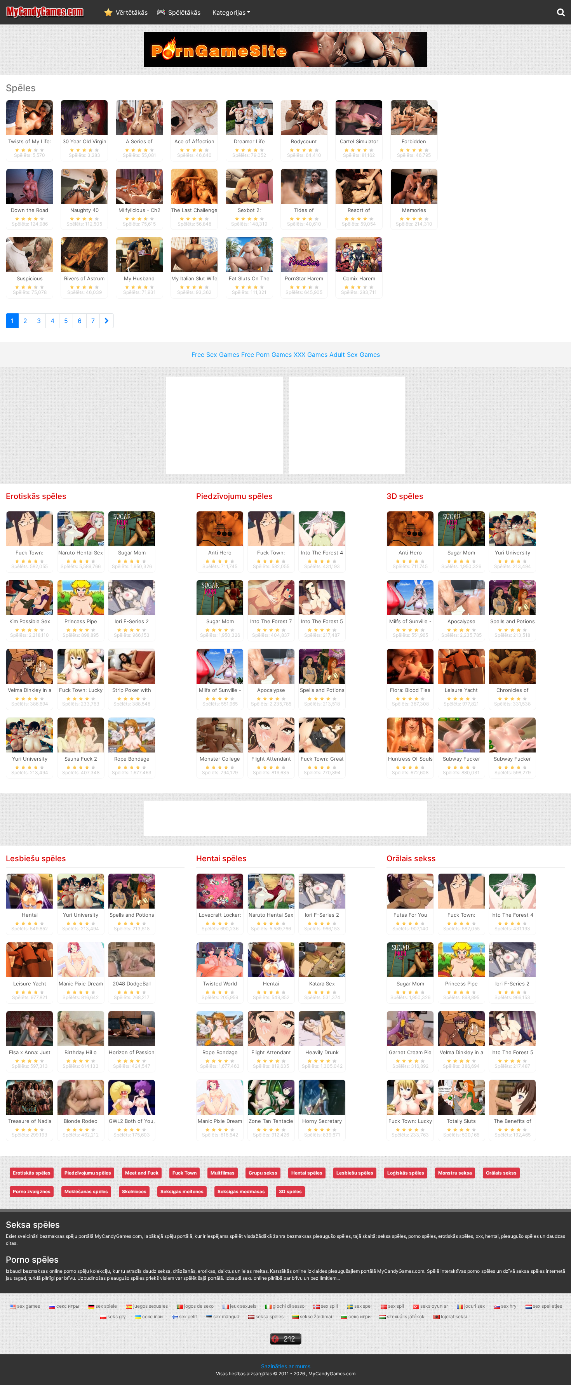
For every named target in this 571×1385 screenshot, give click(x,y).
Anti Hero (220, 552)
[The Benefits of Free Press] (512, 1096)
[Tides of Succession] (304, 185)
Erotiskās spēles (36, 496)
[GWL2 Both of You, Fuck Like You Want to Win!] (131, 1096)
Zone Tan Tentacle (271, 1121)
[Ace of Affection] (194, 117)
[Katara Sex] (322, 959)
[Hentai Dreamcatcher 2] (29, 891)
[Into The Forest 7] (271, 597)
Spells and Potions (322, 690)
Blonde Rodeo (80, 1121)
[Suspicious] (29, 254)
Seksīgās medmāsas (241, 1191)
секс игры (67, 1306)
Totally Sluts (461, 1121)
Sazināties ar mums (285, 1366)
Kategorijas (228, 12)
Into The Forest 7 (271, 621)
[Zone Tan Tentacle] (271, 1096)
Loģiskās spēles (405, 1173)
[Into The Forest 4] (322, 528)
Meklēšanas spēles (86, 1191)
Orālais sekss (411, 858)
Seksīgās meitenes (182, 1191)
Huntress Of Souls (410, 759)
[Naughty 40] (84, 185)
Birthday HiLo (80, 1052)
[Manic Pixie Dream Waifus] (80, 959)
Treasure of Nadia (29, 1121)
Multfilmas (223, 1173)
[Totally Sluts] (461, 1096)
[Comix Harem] (359, 254)
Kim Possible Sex (29, 621)
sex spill (329, 1306)
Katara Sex (322, 983)
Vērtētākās (132, 12)
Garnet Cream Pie (410, 1052)
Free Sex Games (215, 354)
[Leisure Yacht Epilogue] (461, 665)
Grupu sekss (263, 1173)
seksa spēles (269, 1316)
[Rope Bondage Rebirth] (131, 734)
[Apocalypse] (271, 665)
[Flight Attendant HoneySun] (271, 734)
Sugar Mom (132, 552)
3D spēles (404, 496)
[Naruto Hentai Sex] (80, 528)
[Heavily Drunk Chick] (322, 1028)
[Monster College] (220, 734)
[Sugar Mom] (131, 528)
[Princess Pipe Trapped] (80, 597)
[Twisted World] (220, 959)
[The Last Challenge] (194, 185)
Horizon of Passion (132, 1052)
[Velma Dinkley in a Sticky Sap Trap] (29, 665)
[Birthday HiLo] (80, 1028)
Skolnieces (134, 1191)
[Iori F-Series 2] (131, 597)
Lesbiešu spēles (36, 858)
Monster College (220, 759)
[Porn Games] (285, 49)
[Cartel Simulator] (359, 117)
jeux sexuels (243, 1306)
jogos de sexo (199, 1306)
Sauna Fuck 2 (80, 759)
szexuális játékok (406, 1316)
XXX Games (310, 354)
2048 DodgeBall (132, 983)
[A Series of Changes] (139, 117)
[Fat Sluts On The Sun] (249, 254)
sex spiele (106, 1306)
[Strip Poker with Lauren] (131, 665)
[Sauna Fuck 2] (80, 734)
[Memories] (414, 185)
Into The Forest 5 (322, 621)
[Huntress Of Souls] (410, 734)
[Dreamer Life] (249, 117)
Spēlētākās (184, 12)
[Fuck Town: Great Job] (322, 734)
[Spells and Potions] (322, 665)
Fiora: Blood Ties (410, 690)
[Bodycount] (304, 117)
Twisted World (220, 983)
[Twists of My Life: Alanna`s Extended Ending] (29, 117)
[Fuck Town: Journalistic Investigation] (29, 528)
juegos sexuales (150, 1306)
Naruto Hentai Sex (80, 552)
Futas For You (410, 915)
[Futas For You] (410, 891)
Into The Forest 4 (322, 552)
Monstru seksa (455, 1173)
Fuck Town (184, 1173)
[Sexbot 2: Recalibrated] (249, 185)
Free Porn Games (266, 354)
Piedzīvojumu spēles (234, 496)
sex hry (509, 1306)
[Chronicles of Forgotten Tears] (512, 665)
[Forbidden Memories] (414, 117)
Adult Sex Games (354, 354)
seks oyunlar (434, 1306)
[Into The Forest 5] (322, 597)
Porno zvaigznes (31, 1191)
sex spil (396, 1306)
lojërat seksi (453, 1316)
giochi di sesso (289, 1306)
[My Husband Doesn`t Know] (139, 254)
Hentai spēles (221, 858)
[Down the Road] (29, 185)
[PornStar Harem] (304, 254)
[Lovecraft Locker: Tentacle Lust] (220, 891)
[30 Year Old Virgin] (84, 117)
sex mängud (226, 1316)
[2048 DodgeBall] (131, 959)
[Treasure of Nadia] (29, 1096)
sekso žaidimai (316, 1316)
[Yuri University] (29, 734)
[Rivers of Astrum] (84, 254)
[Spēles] (45, 12)
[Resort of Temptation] (359, 185)
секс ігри (152, 1316)
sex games (28, 1306)
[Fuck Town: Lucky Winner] (80, 665)
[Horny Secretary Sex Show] (322, 1096)
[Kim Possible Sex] (29, 597)
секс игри (359, 1316)
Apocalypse (271, 690)
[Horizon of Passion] (131, 1028)
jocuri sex (474, 1306)
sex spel (363, 1306)
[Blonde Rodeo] (80, 1096)
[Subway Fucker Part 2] (512, 734)
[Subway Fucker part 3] (461, 734)
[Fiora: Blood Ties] (410, 665)
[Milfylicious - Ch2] (139, 185)
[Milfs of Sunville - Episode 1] (220, 665)
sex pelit (188, 1316)
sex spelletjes (547, 1306)
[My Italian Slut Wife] (194, 254)
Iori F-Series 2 (132, 621)
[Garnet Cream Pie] (410, 1028)
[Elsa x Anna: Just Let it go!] (29, 1028)
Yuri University (29, 759)
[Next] (106, 320)
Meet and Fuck (141, 1173)
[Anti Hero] (220, 528)
